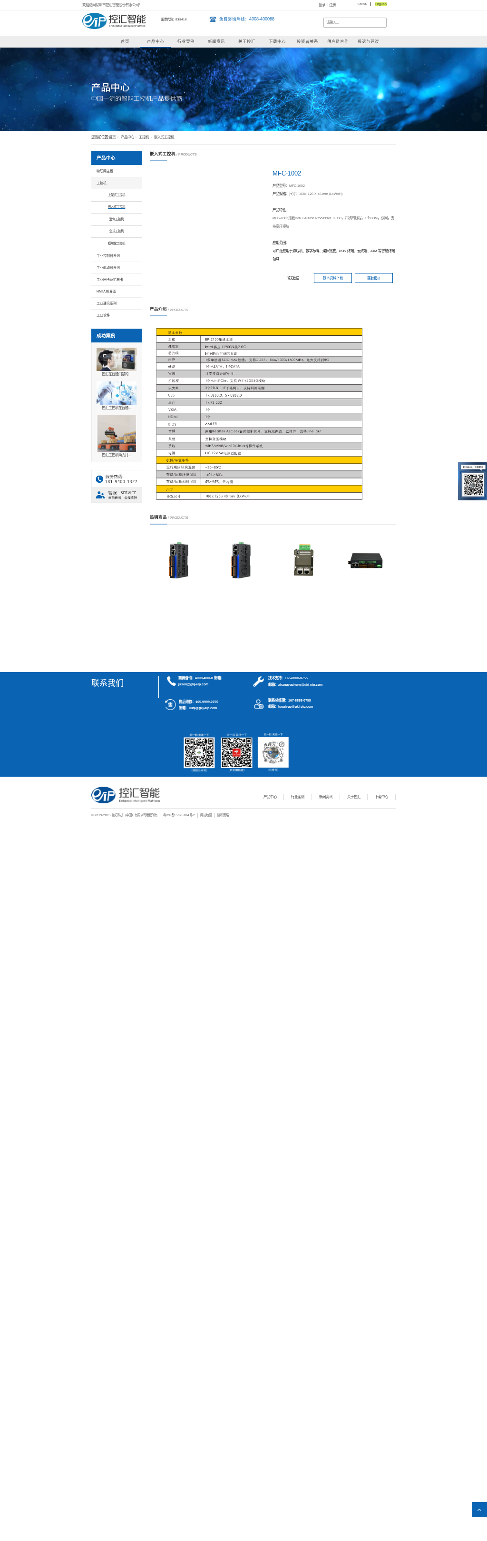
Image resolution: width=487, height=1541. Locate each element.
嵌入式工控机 (164, 137)
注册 (332, 5)
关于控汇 (246, 41)
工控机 (144, 137)
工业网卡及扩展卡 (110, 279)
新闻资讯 (216, 41)
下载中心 (277, 41)
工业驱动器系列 (108, 267)
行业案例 (186, 41)
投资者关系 (307, 41)
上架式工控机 (116, 194)
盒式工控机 (116, 231)
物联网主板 (105, 171)
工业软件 (103, 315)
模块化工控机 (116, 243)
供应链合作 (338, 41)
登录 (322, 5)
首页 (125, 41)
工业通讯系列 (107, 303)
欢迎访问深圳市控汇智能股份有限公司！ (112, 5)
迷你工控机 (116, 219)
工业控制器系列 (108, 255)
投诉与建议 (368, 41)
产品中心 (155, 41)
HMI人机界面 (106, 291)
